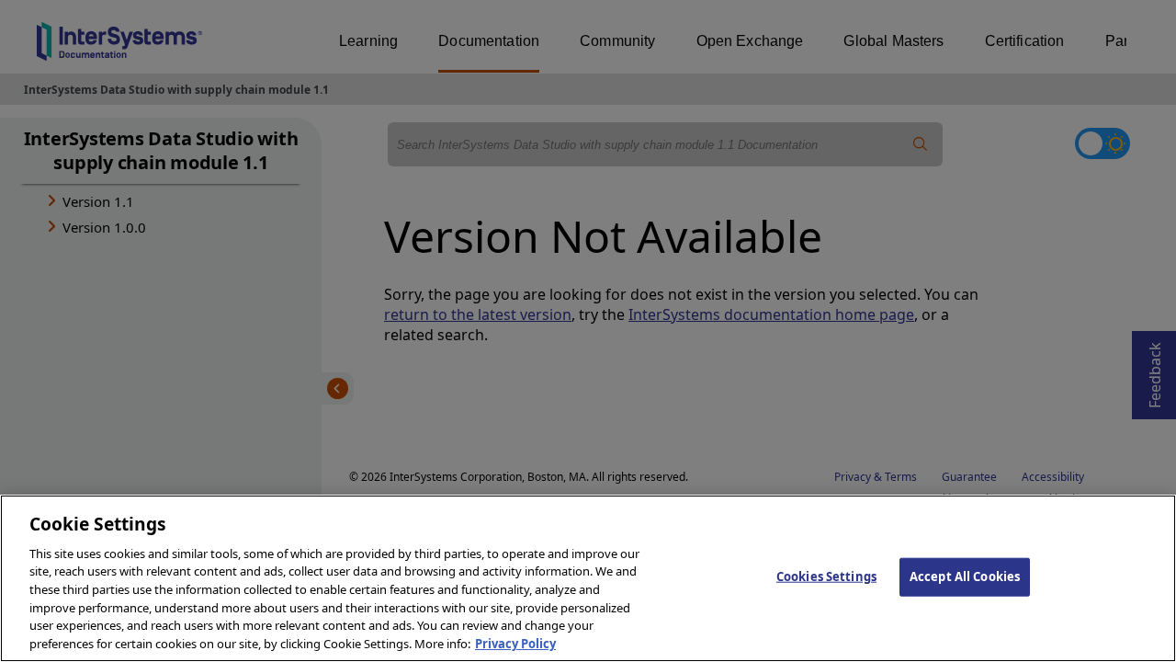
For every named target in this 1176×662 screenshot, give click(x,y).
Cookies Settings (826, 576)
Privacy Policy (515, 642)
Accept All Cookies (965, 576)
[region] (588, 578)
